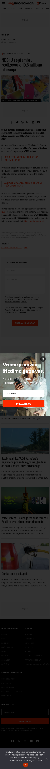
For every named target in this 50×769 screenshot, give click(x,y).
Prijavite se (23, 404)
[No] (46, 758)
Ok (25, 765)
